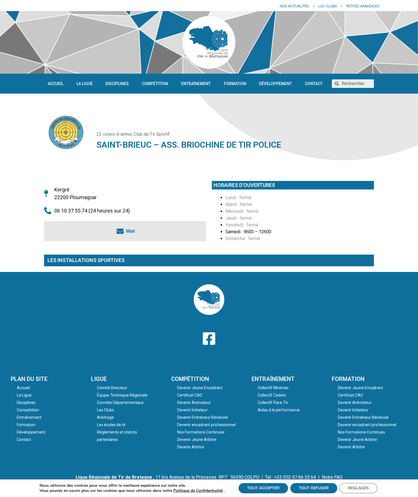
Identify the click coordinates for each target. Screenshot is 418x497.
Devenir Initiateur (192, 410)
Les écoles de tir (111, 424)
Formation (235, 83)
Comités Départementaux (120, 402)
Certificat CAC (189, 395)
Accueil (55, 83)
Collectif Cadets (272, 395)
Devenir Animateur (194, 402)
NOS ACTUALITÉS (294, 6)
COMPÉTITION (190, 379)
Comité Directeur (112, 387)
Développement (275, 83)
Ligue (99, 379)
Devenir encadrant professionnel (206, 424)
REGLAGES (358, 488)
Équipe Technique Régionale (122, 395)
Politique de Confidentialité (198, 490)
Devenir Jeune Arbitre (196, 439)
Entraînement (196, 83)
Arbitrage (105, 417)
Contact (313, 83)
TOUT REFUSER (314, 488)
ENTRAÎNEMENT (273, 379)
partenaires (107, 439)
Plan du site (29, 379)
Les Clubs (105, 410)
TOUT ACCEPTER (263, 488)
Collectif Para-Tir (273, 402)
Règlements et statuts (117, 432)
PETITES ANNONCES (363, 6)
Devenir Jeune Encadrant (199, 387)
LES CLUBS (327, 6)
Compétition (155, 83)
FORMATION (348, 379)
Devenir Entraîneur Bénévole (202, 417)
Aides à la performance (279, 410)
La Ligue (84, 83)
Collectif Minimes (273, 387)
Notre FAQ (332, 477)
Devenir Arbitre (190, 447)
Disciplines (117, 83)
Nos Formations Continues (200, 432)
